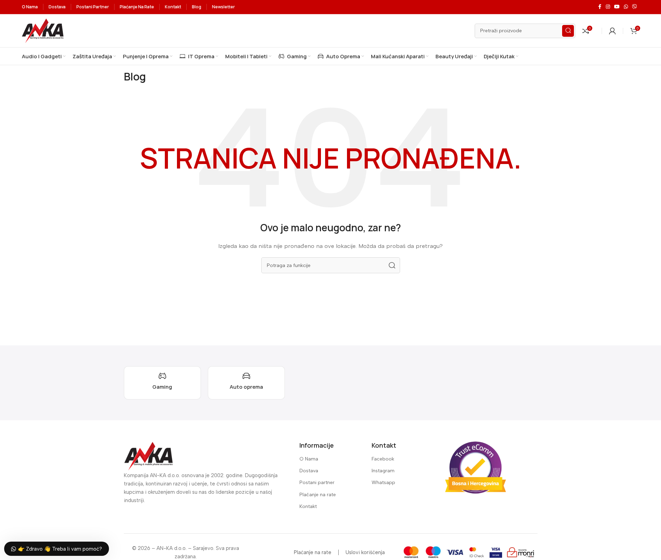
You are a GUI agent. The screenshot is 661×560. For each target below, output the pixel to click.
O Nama (308, 459)
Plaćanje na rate (317, 495)
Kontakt (308, 506)
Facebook (383, 459)
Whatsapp (383, 482)
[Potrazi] (568, 31)
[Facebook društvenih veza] (599, 7)
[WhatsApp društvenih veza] (626, 7)
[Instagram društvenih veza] (608, 7)
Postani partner (316, 482)
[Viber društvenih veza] (634, 7)
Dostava (308, 471)
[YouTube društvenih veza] (617, 7)
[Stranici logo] (42, 30)
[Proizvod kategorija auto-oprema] (246, 383)
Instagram (383, 471)
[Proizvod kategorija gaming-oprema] (162, 383)
